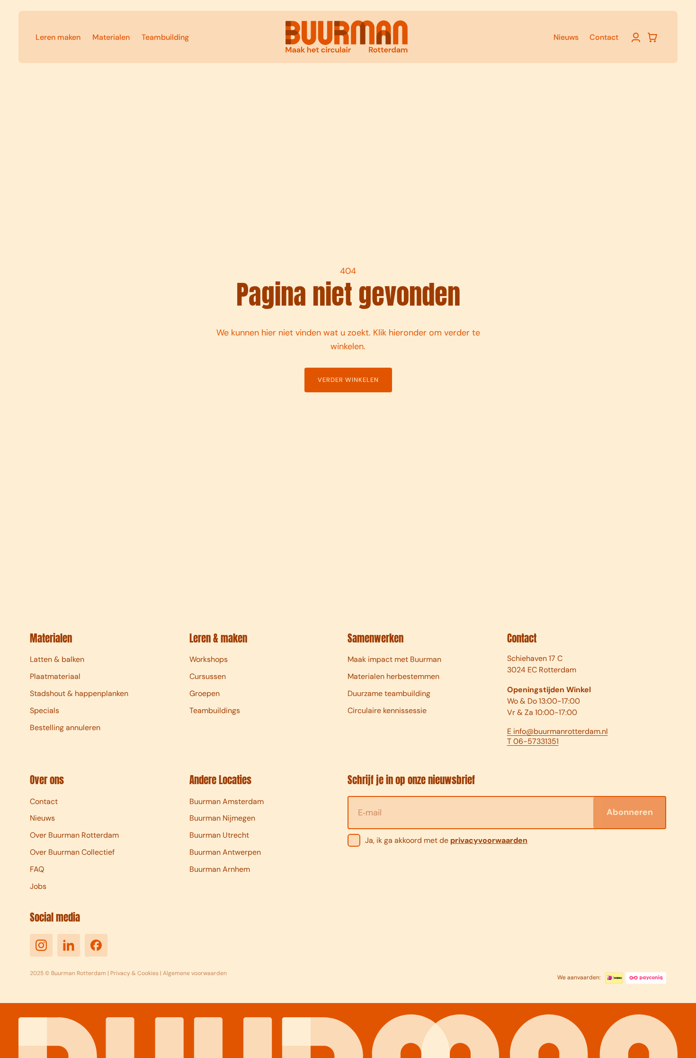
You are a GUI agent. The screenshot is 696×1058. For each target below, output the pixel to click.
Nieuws (566, 37)
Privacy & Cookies (134, 973)
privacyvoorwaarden (488, 840)
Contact (603, 37)
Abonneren (630, 812)
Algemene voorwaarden (195, 973)
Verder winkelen (348, 380)
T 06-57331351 (533, 741)
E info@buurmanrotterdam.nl (557, 731)
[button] (652, 37)
